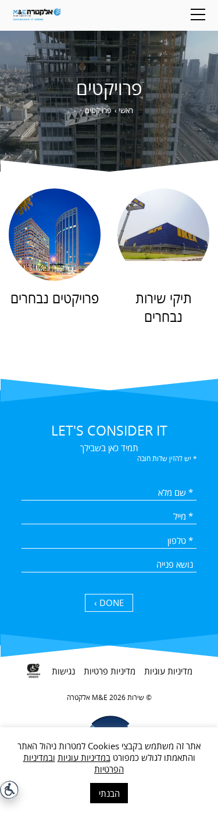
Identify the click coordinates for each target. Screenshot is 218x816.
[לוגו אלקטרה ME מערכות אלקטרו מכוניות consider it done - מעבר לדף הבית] (37, 15)
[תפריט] (198, 14)
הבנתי (109, 793)
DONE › (109, 602)
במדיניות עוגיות (84, 757)
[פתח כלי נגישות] (9, 790)
